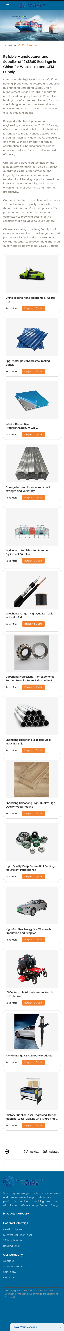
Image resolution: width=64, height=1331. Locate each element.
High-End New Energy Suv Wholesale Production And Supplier (28, 931)
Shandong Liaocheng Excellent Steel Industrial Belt (28, 742)
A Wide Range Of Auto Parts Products (29, 1056)
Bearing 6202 (11, 1246)
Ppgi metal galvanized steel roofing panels (28, 363)
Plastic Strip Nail (13, 1229)
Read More (11, 308)
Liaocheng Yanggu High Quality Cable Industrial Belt (29, 615)
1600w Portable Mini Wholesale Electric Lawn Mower (30, 994)
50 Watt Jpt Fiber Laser (17, 1235)
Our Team (9, 1272)
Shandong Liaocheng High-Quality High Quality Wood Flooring (30, 805)
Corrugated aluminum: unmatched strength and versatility (28, 489)
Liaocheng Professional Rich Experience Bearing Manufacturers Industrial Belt (30, 679)
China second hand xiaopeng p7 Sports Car (30, 300)
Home (12, 46)
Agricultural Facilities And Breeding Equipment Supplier (27, 552)
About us (8, 1261)
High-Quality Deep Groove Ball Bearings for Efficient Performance (30, 868)
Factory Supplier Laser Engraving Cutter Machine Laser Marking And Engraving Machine (31, 1119)
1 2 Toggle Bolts (12, 1240)
